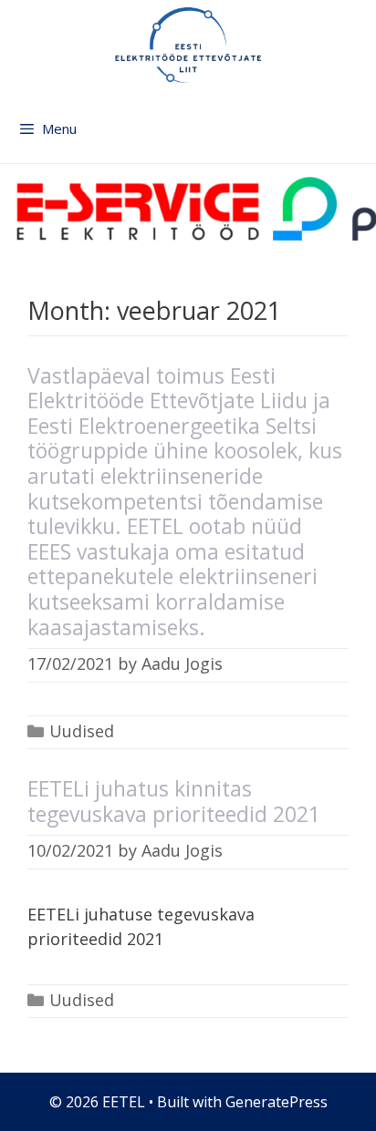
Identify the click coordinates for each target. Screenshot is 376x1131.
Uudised (81, 731)
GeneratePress (276, 1102)
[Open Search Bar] (359, 137)
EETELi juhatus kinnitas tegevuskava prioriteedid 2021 (173, 801)
